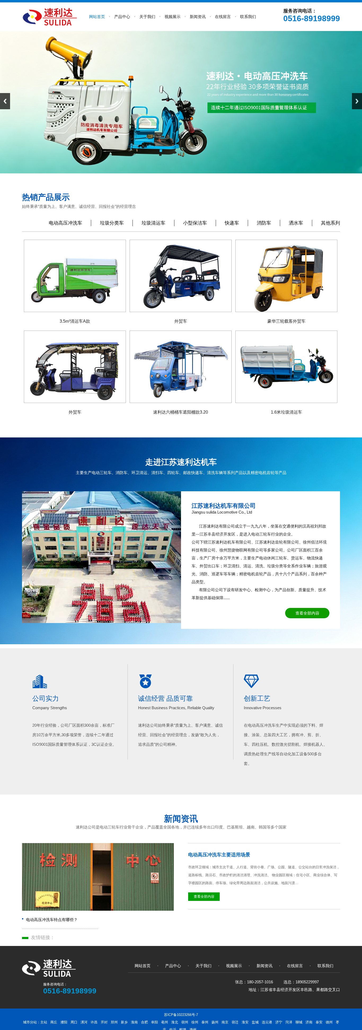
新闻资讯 (181, 818)
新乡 (124, 1022)
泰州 (204, 1022)
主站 (43, 1022)
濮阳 (63, 1022)
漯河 (84, 1022)
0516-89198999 (311, 18)
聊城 (298, 1022)
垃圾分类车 (112, 223)
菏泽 (288, 1022)
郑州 (114, 1022)
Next (357, 101)
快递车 (232, 223)
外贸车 (180, 321)
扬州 (214, 1022)
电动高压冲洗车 (65, 223)
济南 (309, 1022)
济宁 (278, 1022)
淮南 (134, 1022)
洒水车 (296, 223)
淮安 (245, 1022)
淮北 (174, 1022)
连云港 (267, 1022)
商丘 (53, 1022)
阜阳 (154, 1022)
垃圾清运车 (153, 223)
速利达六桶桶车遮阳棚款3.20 (180, 412)
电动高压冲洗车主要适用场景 (219, 854)
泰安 (319, 1022)
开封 (104, 1022)
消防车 (264, 223)
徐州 (194, 1022)
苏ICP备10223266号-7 (181, 1015)
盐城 (255, 1022)
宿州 (184, 1022)
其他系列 (330, 223)
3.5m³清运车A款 (75, 321)
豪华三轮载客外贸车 (286, 321)
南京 (225, 1022)
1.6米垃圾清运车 (286, 412)
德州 (329, 1022)
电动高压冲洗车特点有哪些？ (52, 919)
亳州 (164, 1022)
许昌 (94, 1022)
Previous (5, 101)
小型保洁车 (195, 223)
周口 (73, 1022)
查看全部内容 (307, 613)
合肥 (144, 1022)
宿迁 (235, 1022)
